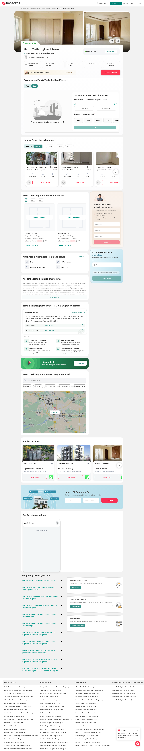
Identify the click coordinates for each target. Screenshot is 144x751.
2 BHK (60, 146)
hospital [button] (28, 386)
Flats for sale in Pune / (33, 8)
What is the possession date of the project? (106, 272)
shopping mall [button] (65, 386)
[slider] (75, 104)
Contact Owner (45, 182)
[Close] (138, 730)
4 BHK (69, 146)
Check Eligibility (75, 587)
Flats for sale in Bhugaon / (49, 8)
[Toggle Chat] (137, 743)
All (26, 200)
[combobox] (56, 380)
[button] (40, 241)
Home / (23, 8)
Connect (105, 242)
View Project (35, 477)
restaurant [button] (51, 386)
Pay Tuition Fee (103, 3)
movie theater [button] (80, 386)
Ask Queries (107, 278)
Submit (95, 127)
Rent (23, 4)
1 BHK (50, 146)
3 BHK (41, 200)
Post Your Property (116, 3)
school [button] (39, 386)
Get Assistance (75, 606)
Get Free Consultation (77, 625)
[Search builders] (57, 523)
